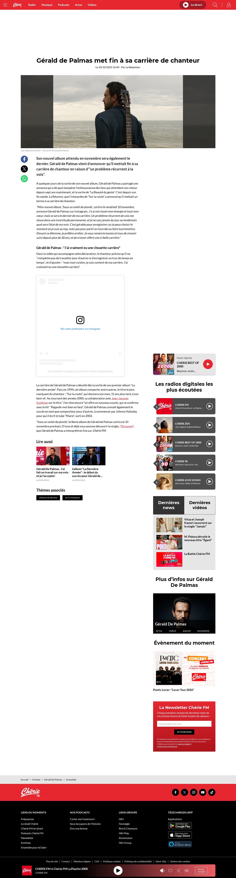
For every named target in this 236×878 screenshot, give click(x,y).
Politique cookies (112, 861)
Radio (32, 4)
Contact (66, 861)
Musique (47, 4)
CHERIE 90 (181, 461)
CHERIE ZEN (182, 423)
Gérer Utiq (161, 861)
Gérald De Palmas (170, 624)
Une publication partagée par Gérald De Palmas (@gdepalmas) (80, 371)
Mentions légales (82, 861)
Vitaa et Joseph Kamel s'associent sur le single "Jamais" (198, 523)
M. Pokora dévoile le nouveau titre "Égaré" (198, 538)
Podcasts (63, 4)
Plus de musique (201, 870)
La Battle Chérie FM (197, 554)
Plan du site (52, 861)
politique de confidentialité (167, 746)
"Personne (126, 426)
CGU (96, 861)
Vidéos (92, 4)
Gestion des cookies (180, 861)
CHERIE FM (182, 404)
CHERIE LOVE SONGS (188, 480)
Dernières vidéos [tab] (199, 505)
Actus (78, 4)
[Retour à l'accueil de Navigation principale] (17, 5)
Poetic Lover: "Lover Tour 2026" (173, 690)
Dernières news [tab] (168, 505)
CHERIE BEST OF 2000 (188, 364)
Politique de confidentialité (138, 861)
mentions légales (184, 744)
